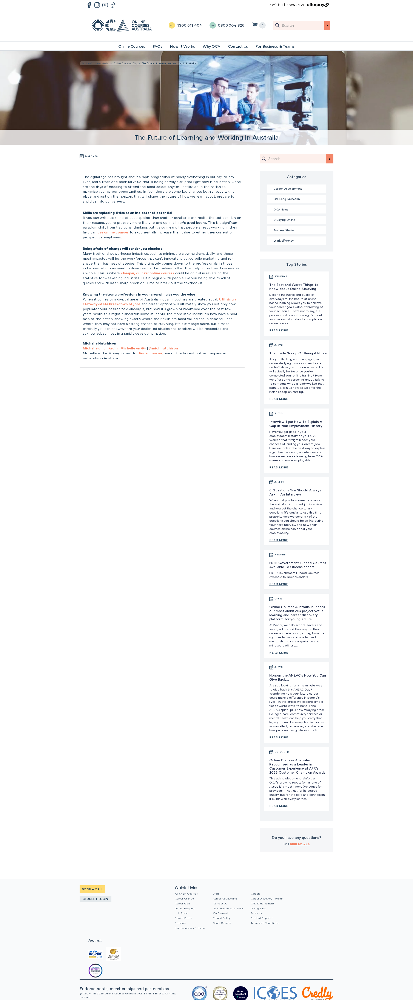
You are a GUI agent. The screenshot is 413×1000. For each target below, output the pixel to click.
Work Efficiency (284, 240)
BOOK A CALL (92, 889)
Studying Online (284, 219)
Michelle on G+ (133, 348)
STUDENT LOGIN (95, 899)
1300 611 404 (300, 844)
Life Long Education (287, 199)
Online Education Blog (125, 63)
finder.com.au (150, 353)
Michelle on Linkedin (100, 348)
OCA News (281, 209)
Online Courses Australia (122, 25)
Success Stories (284, 230)
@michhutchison (163, 348)
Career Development (288, 188)
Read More (278, 330)
